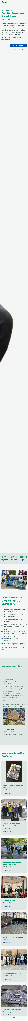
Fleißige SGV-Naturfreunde (13, 937)
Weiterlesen (7, 793)
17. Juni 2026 (7, 828)
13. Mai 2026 (7, 903)
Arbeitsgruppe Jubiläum (12, 973)
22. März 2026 (7, 939)
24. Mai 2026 (7, 867)
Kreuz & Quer (18, 619)
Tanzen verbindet (9, 901)
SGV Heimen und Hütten (17, 634)
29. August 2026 (8, 790)
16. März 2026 (7, 976)
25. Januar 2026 (8, 1014)
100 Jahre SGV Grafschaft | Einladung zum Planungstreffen (13, 1012)
